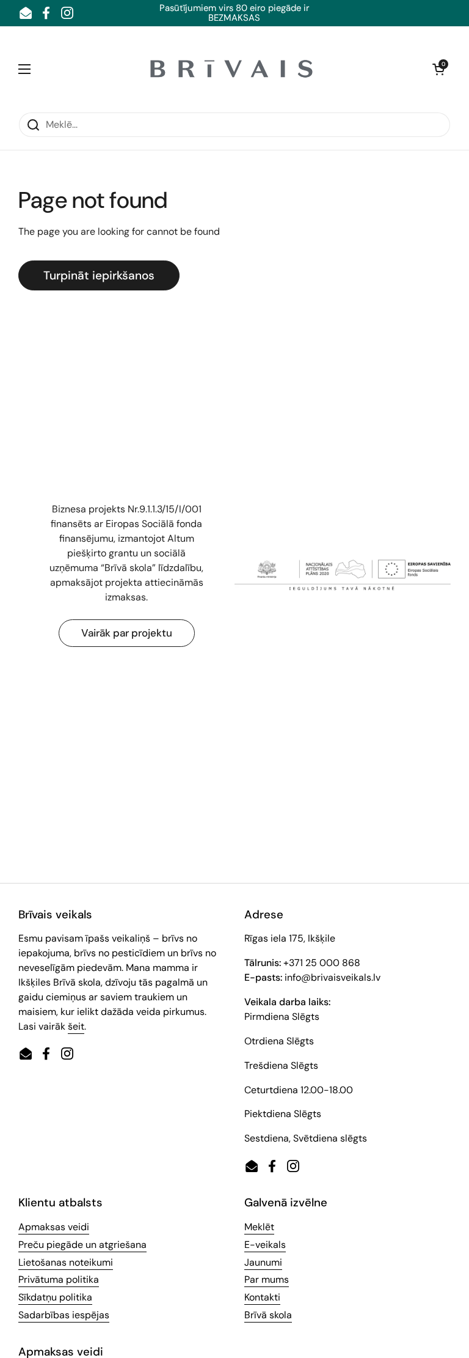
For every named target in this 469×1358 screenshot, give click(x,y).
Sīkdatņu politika (55, 1297)
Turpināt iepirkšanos (99, 275)
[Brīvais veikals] (231, 69)
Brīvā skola (268, 1314)
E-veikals (265, 1244)
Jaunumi (263, 1262)
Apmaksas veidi (53, 1226)
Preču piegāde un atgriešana (82, 1244)
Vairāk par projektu (126, 633)
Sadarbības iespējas (63, 1314)
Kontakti (262, 1297)
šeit (76, 1026)
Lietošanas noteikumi (65, 1262)
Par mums (266, 1279)
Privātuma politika (58, 1279)
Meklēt (259, 1226)
